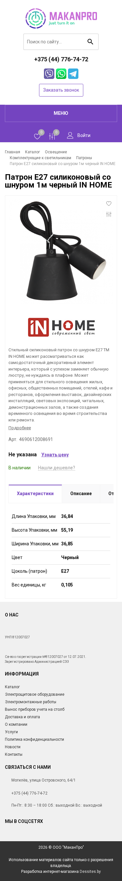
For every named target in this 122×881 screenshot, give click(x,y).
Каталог (12, 687)
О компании (16, 724)
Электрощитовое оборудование (34, 694)
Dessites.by (90, 871)
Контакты (13, 754)
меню (61, 113)
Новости (12, 747)
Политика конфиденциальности (34, 739)
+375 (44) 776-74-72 (29, 793)
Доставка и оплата (22, 717)
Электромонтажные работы (30, 702)
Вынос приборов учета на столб (34, 709)
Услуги (11, 732)
